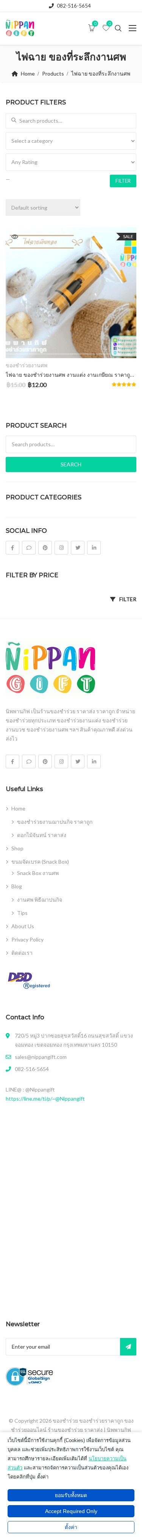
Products (53, 73)
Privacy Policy (27, 939)
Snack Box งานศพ (38, 873)
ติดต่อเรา (22, 952)
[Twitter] (77, 547)
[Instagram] (61, 547)
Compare (121, 345)
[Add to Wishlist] (19, 345)
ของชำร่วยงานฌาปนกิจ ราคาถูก (54, 821)
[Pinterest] (45, 547)
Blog (16, 886)
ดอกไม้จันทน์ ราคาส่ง (41, 835)
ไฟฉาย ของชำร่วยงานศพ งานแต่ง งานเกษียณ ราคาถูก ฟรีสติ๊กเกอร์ (71, 374)
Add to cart (70, 346)
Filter (123, 181)
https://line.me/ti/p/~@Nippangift (45, 1098)
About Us (22, 926)
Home (28, 73)
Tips (22, 913)
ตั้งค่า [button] (71, 1527)
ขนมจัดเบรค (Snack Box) (40, 861)
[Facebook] (12, 547)
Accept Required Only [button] (71, 1511)
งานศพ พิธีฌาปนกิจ (39, 899)
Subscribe (128, 1346)
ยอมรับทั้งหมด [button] (71, 1495)
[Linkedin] (94, 547)
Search (71, 464)
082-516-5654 (74, 6)
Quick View (15, 236)
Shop (17, 848)
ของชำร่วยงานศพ (26, 365)
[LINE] (29, 547)
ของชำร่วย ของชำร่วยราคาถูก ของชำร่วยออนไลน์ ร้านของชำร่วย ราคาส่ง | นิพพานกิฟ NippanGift (72, 1429)
